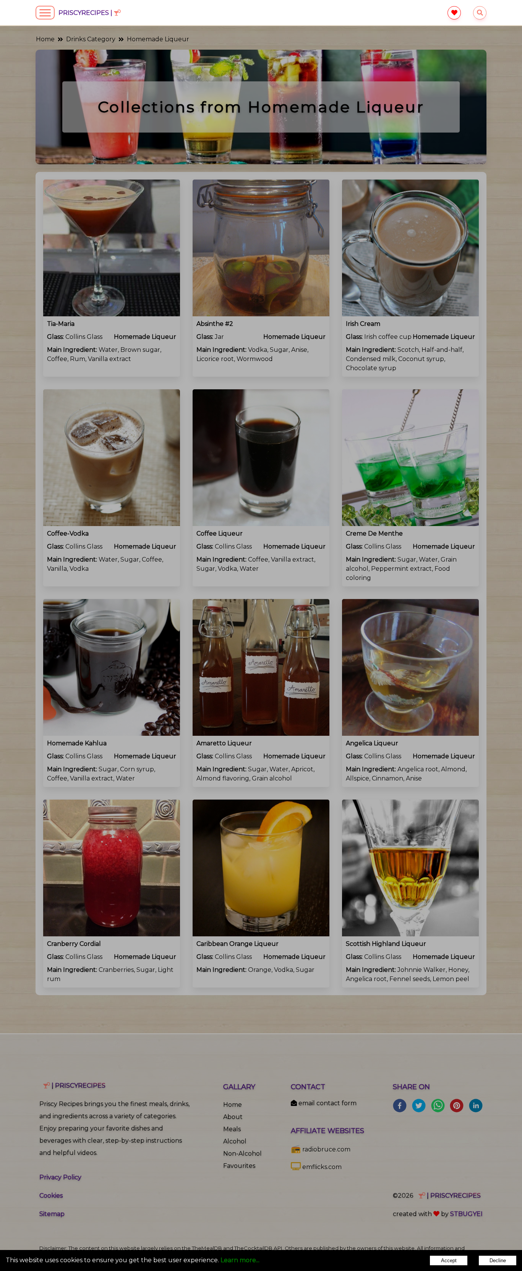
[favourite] (454, 12)
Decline (498, 1260)
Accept (449, 1260)
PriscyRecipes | (86, 13)
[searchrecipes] (479, 12)
